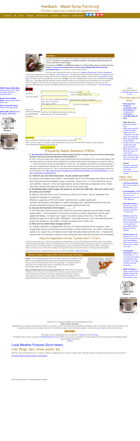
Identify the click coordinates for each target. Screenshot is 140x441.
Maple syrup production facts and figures (131, 140)
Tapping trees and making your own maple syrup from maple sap (131, 134)
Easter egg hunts (129, 104)
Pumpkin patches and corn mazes (130, 168)
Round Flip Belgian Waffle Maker (10, 113)
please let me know (82, 251)
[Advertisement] (70, 37)
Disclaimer (82, 335)
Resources (65, 16)
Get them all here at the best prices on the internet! (29, 356)
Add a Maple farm (42, 16)
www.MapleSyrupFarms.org (49, 337)
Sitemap (70, 341)
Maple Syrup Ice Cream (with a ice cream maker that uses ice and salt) (131, 157)
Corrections (55, 16)
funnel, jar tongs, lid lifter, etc (131, 185)
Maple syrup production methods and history (131, 129)
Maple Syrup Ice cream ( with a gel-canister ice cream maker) (131, 151)
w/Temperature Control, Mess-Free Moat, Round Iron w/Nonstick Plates (10, 91)
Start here (8, 16)
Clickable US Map (78, 16)
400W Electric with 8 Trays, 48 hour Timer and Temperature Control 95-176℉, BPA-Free (131, 195)
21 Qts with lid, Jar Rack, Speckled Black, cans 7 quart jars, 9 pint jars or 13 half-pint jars (131, 207)
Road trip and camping (130, 165)
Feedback (30, 16)
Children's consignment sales (130, 107)
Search (21, 16)
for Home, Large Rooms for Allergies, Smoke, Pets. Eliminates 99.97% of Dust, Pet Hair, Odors (131, 273)
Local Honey (127, 114)
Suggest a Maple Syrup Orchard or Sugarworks (96, 72)
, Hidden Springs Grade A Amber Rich (10, 100)
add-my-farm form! (62, 74)
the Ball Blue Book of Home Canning (129, 93)
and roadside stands (129, 111)
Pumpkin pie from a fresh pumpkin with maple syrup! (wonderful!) (131, 145)
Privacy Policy (93, 335)
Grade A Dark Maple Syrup (9, 106)
